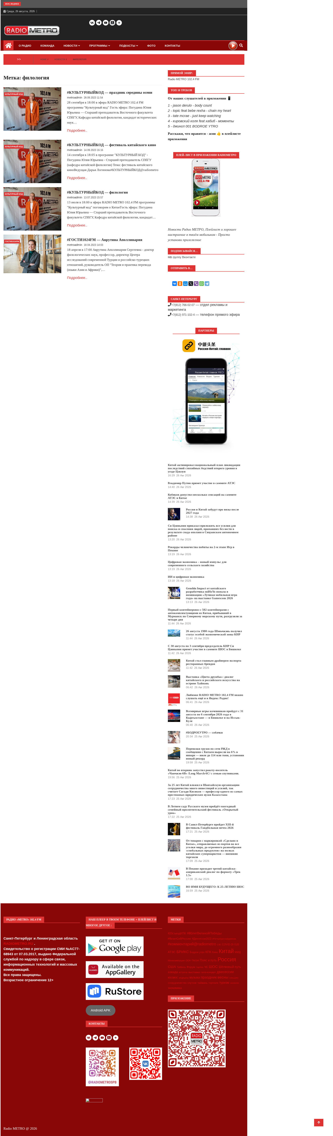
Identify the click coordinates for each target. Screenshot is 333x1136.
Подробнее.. (77, 130)
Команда (47, 45)
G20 (236, 944)
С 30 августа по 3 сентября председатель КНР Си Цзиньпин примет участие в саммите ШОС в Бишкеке (204, 647)
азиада (173, 972)
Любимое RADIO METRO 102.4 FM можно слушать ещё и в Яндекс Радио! (214, 696)
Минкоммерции (176, 960)
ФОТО (151, 45)
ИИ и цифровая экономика (186, 576)
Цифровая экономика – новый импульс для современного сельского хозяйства (197, 563)
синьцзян (233, 978)
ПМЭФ (195, 960)
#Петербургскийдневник (224, 939)
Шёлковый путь (230, 966)
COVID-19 (227, 944)
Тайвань (181, 967)
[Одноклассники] (180, 283)
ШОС (213, 966)
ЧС (206, 967)
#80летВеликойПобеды (204, 933)
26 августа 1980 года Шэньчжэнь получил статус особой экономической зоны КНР (214, 633)
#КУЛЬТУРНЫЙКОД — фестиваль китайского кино (111, 145)
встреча (183, 972)
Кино (215, 952)
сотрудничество (177, 982)
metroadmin (74, 97)
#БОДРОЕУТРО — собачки (204, 732)
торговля (213, 983)
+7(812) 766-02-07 (183, 305)
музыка (194, 977)
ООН (188, 960)
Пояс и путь (208, 960)
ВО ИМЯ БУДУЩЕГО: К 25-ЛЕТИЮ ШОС (215, 886)
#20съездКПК (177, 933)
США (172, 967)
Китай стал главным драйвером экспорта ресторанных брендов (213, 662)
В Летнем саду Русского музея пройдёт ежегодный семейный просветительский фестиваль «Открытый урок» (203, 809)
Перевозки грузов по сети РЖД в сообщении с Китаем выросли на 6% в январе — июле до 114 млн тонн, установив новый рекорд (215, 753)
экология (234, 983)
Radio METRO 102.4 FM (183, 79)
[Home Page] (8, 47)
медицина (183, 978)
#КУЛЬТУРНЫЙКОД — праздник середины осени (109, 92)
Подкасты (127, 45)
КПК (208, 952)
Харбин (199, 967)
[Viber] (196, 283)
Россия (227, 959)
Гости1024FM (12, 241)
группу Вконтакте (184, 257)
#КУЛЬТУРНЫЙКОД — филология (97, 192)
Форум (191, 966)
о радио (25, 45)
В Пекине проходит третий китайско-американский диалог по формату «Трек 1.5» (213, 872)
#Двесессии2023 (201, 938)
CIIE (219, 944)
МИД (238, 952)
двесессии (225, 972)
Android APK (100, 1010)
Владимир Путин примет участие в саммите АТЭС (201, 483)
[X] (190, 283)
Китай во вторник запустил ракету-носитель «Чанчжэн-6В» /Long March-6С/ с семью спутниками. (203, 772)
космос (173, 977)
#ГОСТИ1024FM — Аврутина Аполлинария (104, 240)
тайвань (203, 982)
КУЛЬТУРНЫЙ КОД (14, 94)
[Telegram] (207, 283)
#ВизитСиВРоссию (179, 938)
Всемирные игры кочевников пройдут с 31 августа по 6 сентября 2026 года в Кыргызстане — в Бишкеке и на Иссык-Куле (214, 716)
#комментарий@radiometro (192, 944)
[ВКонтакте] (174, 283)
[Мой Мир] (185, 283)
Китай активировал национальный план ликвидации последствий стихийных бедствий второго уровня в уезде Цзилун (204, 468)
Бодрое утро (197, 952)
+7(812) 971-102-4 (183, 314)
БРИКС (183, 952)
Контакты (172, 45)
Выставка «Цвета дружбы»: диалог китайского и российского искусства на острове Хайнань (213, 680)
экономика (175, 987)
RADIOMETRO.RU (18, 944)
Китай (226, 951)
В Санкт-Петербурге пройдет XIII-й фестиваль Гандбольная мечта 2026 (210, 826)
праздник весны (214, 977)
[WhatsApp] (201, 283)
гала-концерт (208, 972)
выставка (194, 972)
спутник (192, 982)
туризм (224, 982)
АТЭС (172, 952)
